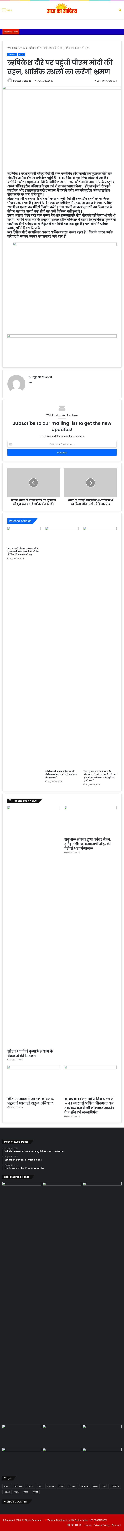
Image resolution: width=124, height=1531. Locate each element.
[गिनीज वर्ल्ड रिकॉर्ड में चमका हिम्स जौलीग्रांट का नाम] (102, 1459)
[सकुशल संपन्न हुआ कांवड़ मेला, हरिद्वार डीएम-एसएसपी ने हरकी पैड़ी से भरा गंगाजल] (90, 821)
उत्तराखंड (23, 47)
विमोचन (35, 1492)
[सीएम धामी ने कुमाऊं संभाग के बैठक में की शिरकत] (33, 927)
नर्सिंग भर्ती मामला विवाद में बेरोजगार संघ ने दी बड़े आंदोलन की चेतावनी (61, 774)
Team (95, 1486)
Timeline (115, 1486)
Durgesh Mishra (20, 81)
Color (40, 1486)
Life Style (84, 1486)
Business (18, 1486)
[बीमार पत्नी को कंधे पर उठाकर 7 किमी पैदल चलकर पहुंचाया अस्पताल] (102, 1436)
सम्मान (21, 54)
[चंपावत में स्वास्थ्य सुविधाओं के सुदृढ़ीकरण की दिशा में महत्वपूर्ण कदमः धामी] (21, 1436)
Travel (7, 1492)
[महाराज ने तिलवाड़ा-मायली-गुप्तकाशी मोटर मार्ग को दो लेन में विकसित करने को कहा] (24, 536)
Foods (61, 1486)
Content (50, 1486)
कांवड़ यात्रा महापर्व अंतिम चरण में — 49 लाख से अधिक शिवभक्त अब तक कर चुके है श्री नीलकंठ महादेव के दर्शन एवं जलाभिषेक (89, 1106)
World (16, 1492)
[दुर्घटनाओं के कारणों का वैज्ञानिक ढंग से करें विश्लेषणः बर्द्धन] (62, 1436)
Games (72, 1486)
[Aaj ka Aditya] (62, 10)
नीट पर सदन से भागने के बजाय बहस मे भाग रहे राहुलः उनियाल (30, 1101)
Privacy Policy (102, 1525)
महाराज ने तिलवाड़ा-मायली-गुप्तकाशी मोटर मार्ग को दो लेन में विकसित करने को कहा (23, 551)
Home (13, 47)
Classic (30, 1486)
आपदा (26, 1492)
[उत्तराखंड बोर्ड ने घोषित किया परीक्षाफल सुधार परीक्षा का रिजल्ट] (21, 1459)
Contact (116, 1525)
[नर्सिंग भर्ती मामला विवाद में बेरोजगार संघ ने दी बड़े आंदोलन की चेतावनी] (61, 647)
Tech (104, 1486)
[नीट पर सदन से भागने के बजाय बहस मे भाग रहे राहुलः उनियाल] (33, 1080)
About (7, 1486)
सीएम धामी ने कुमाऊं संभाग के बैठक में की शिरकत (30, 1053)
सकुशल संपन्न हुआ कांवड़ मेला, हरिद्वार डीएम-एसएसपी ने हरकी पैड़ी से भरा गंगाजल (87, 844)
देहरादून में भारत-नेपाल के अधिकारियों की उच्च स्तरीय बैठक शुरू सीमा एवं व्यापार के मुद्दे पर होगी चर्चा (99, 776)
